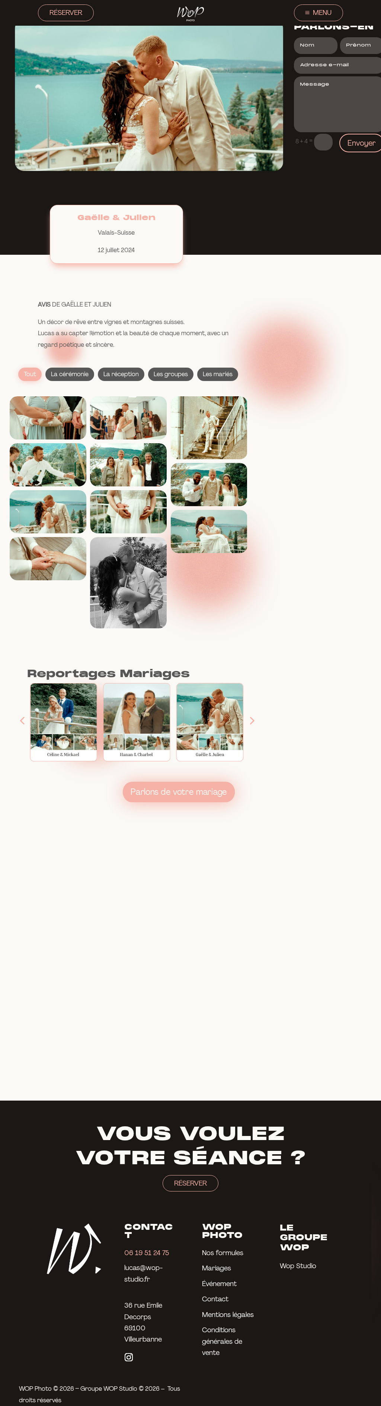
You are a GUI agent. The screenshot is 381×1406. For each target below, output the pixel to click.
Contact (215, 1299)
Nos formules (222, 1252)
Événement (219, 1283)
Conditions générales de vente (222, 1341)
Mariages (216, 1268)
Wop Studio (298, 1265)
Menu (322, 12)
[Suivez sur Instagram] (129, 1357)
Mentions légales (228, 1314)
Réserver (65, 12)
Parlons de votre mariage (179, 791)
